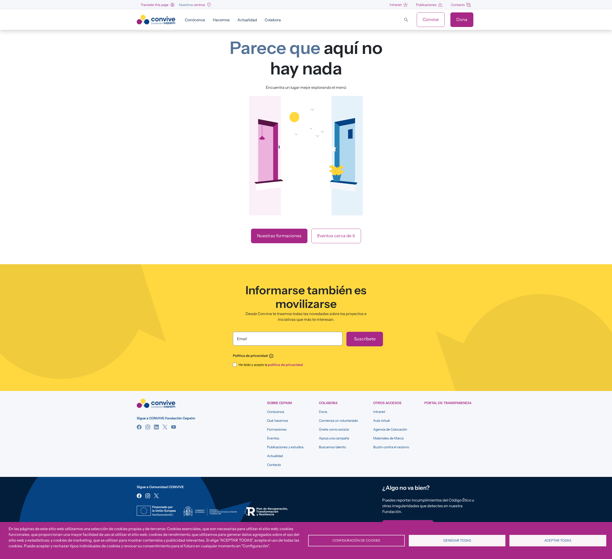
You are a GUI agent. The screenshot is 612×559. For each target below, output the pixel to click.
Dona (461, 19)
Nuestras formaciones (279, 235)
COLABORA (328, 403)
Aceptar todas (557, 540)
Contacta (274, 465)
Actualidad (247, 19)
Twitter (165, 427)
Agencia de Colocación (390, 429)
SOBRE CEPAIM (279, 403)
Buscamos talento (332, 447)
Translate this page (155, 5)
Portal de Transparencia (447, 403)
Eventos (273, 438)
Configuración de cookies (356, 540)
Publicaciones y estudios (285, 447)
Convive (431, 19)
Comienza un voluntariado (338, 420)
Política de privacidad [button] (253, 355)
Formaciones (277, 429)
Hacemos (221, 19)
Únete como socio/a (334, 429)
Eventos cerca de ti (336, 235)
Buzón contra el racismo (391, 447)
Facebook (139, 427)
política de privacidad (285, 365)
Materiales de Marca (388, 438)
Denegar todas (457, 540)
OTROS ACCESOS (387, 403)
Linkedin (156, 427)
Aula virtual (381, 420)
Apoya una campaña (334, 438)
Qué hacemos (277, 420)
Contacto (458, 5)
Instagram (147, 427)
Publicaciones (426, 5)
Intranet (396, 5)
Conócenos (195, 19)
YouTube (173, 427)
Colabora (273, 19)
